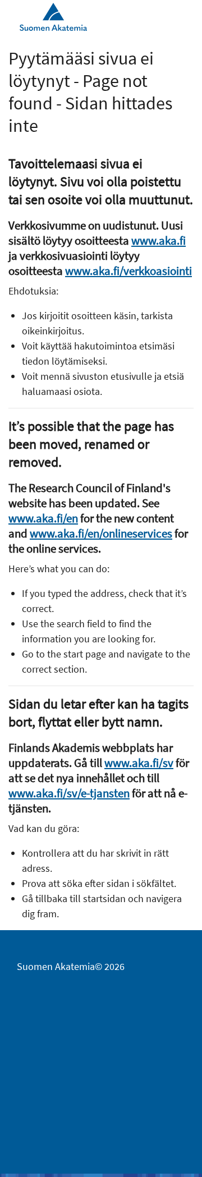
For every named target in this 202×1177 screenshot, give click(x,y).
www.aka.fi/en (43, 518)
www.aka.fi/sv (138, 762)
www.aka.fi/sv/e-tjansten (69, 793)
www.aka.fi (158, 240)
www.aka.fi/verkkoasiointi (128, 270)
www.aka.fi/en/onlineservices (101, 533)
